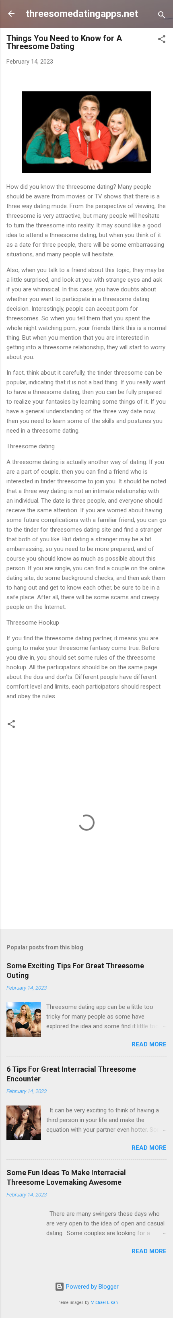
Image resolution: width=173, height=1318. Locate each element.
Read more (149, 1044)
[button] (162, 40)
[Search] (162, 16)
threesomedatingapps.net (82, 13)
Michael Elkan (104, 1302)
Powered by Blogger (91, 1286)
